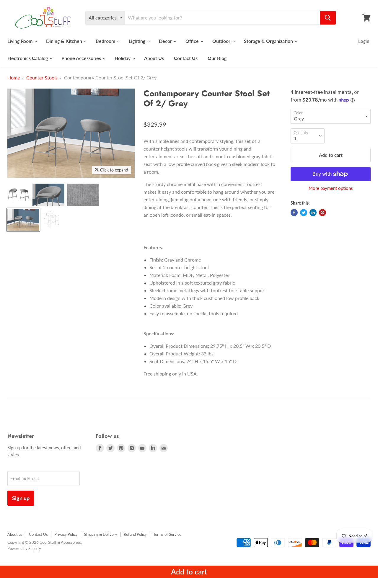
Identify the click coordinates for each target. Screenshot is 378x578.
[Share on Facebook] (294, 212)
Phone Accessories (81, 58)
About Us (154, 58)
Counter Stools (42, 77)
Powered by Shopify (24, 548)
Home (13, 77)
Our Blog (217, 58)
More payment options (331, 188)
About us (14, 534)
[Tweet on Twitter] (303, 212)
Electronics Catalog (28, 58)
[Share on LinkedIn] (313, 212)
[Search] (328, 18)
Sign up (21, 498)
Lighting (137, 41)
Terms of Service (167, 534)
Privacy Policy (66, 534)
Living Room (20, 41)
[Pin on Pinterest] (322, 212)
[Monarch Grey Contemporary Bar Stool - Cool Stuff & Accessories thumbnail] (18, 194)
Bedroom (106, 41)
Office (192, 41)
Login (363, 41)
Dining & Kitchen (64, 41)
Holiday (123, 58)
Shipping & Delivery (100, 534)
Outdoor (222, 41)
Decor (166, 41)
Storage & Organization (269, 41)
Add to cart (189, 571)
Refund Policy (135, 534)
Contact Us (186, 58)
